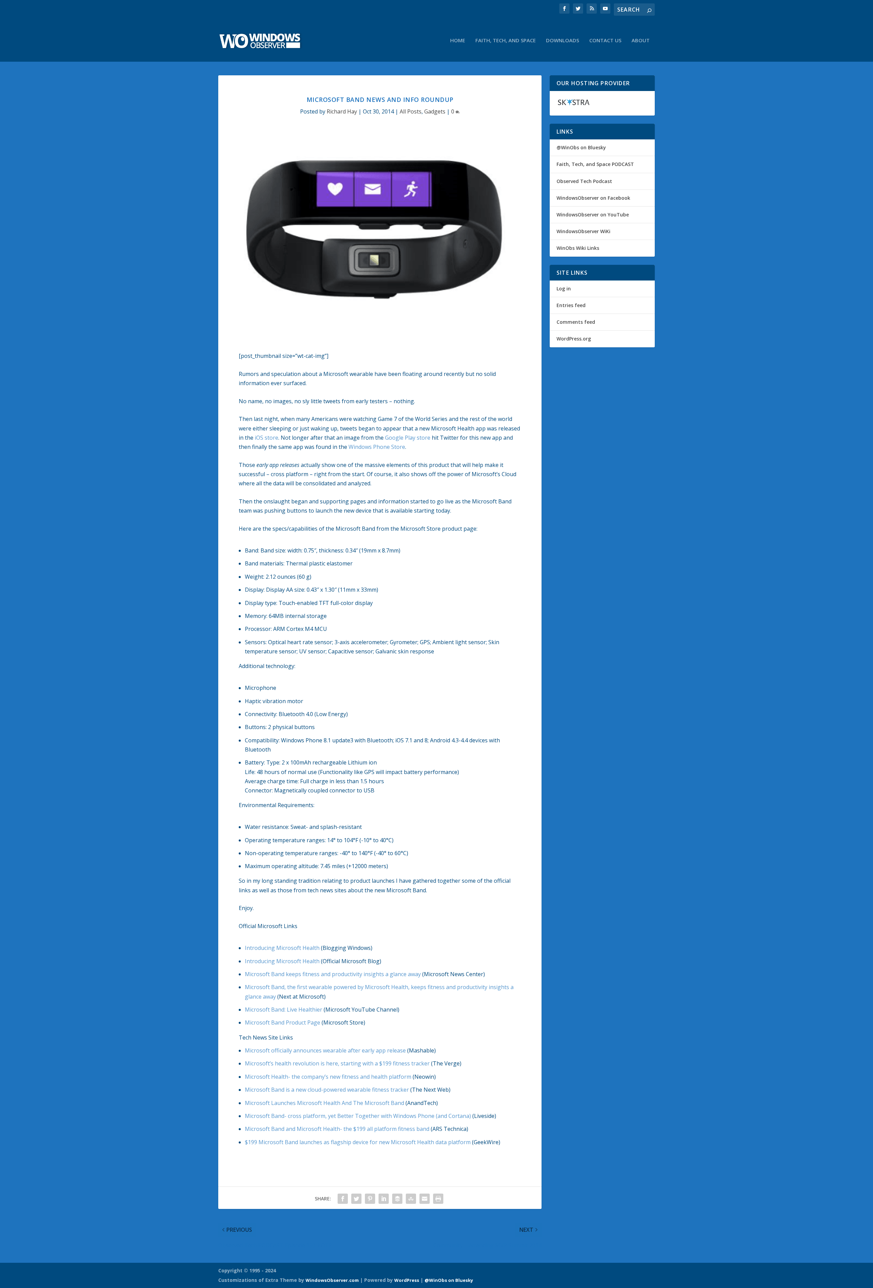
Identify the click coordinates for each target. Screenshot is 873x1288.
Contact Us (605, 40)
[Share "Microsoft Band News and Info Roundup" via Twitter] (356, 1199)
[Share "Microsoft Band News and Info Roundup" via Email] (424, 1199)
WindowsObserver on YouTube (593, 214)
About (641, 40)
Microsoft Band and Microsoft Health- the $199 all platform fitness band (337, 1129)
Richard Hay (342, 111)
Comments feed (576, 322)
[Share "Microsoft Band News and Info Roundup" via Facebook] (343, 1199)
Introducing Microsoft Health (282, 948)
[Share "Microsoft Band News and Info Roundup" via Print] (438, 1199)
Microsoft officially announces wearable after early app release (325, 1050)
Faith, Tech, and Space (505, 40)
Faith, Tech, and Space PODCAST (595, 164)
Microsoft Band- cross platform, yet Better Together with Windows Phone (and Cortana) (358, 1116)
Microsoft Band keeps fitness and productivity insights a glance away (333, 974)
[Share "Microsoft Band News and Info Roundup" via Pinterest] (370, 1199)
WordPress (406, 1280)
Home (457, 40)
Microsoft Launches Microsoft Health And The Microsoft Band (324, 1103)
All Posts (410, 111)
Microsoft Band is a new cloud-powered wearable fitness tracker (327, 1089)
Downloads (562, 40)
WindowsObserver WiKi (583, 231)
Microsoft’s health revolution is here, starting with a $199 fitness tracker (337, 1063)
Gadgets (434, 111)
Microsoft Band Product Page (282, 1022)
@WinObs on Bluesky (581, 147)
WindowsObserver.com (332, 1280)
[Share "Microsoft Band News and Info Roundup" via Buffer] (397, 1199)
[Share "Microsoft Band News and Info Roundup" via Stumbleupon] (411, 1199)
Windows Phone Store (377, 447)
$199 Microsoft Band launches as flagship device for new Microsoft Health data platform (358, 1142)
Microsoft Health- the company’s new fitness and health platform (328, 1076)
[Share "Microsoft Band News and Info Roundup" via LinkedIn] (383, 1199)
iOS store (266, 437)
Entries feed (571, 305)
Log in (564, 288)
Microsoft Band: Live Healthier (283, 1009)
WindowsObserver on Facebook (593, 198)
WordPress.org (574, 338)
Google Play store (407, 437)
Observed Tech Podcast (584, 181)
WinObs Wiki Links (578, 248)
